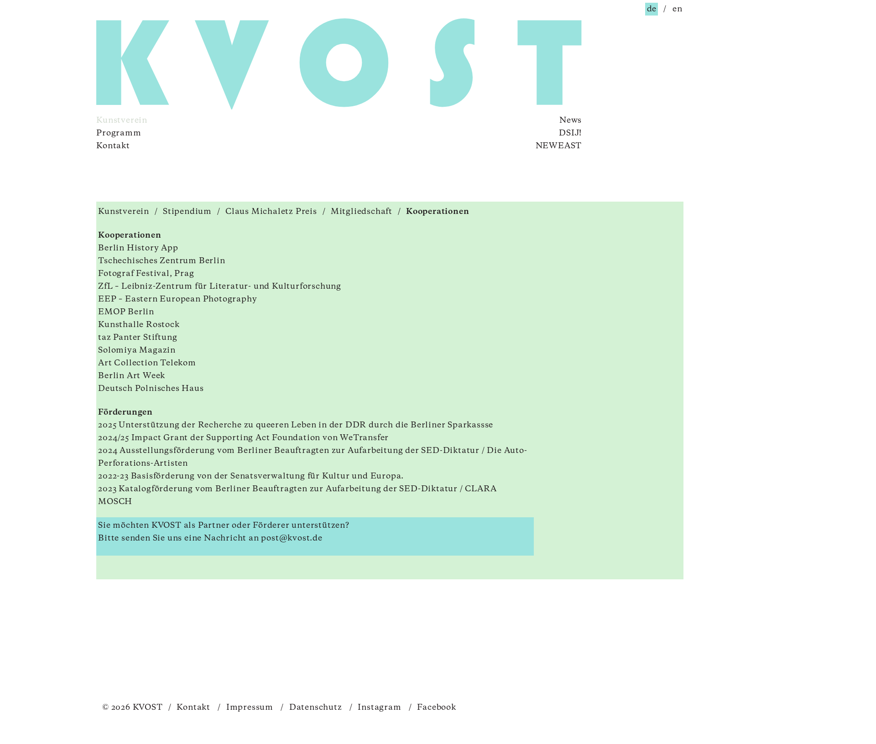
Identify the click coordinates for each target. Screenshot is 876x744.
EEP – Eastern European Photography (177, 299)
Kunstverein (121, 120)
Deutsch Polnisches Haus (150, 389)
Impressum (245, 707)
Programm (118, 133)
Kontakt (113, 146)
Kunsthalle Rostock (138, 325)
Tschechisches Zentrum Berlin (161, 261)
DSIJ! (570, 133)
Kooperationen (437, 212)
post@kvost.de (291, 538)
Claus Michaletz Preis (271, 212)
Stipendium (187, 212)
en (678, 9)
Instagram (375, 707)
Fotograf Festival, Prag (146, 274)
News (570, 120)
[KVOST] (187, 65)
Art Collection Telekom (147, 363)
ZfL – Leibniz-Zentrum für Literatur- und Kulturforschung (219, 286)
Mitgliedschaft (361, 212)
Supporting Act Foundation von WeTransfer (297, 438)
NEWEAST (559, 146)
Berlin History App (138, 248)
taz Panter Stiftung (137, 337)
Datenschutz (311, 707)
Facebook (432, 707)
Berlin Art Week (131, 376)
